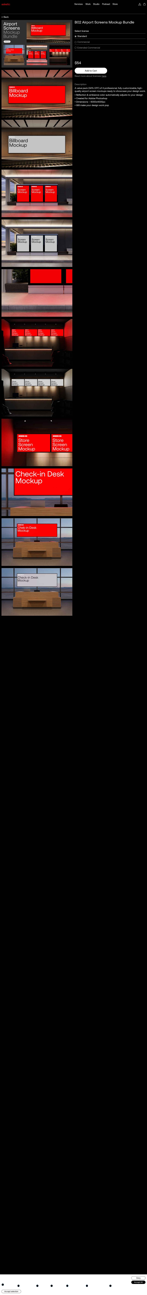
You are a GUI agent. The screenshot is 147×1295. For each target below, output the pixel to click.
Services (78, 4)
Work (88, 4)
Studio (96, 4)
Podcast (106, 4)
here (104, 76)
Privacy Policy (46, 1279)
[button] (144, 4)
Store (115, 4)
